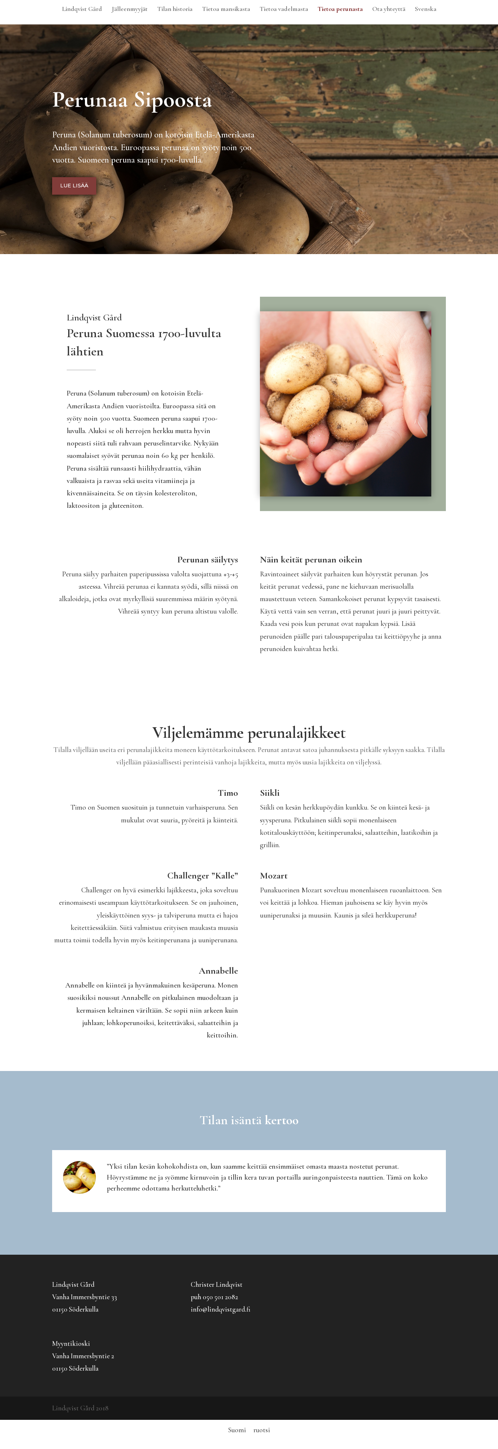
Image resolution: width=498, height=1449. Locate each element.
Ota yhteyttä (388, 9)
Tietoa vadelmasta (284, 9)
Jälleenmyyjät (130, 9)
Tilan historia (174, 9)
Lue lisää (74, 185)
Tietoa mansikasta (226, 9)
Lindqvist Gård (82, 9)
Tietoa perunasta (340, 9)
